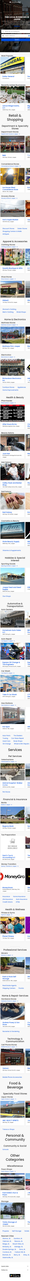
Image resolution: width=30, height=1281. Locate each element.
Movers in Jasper (6, 955)
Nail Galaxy (7, 512)
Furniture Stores (8, 387)
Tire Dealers (18, 736)
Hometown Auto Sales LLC (11, 631)
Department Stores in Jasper (9, 134)
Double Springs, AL (9, 1249)
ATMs (18, 902)
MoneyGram (7, 887)
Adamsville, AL (8, 1257)
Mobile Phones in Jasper (8, 1047)
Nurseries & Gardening (11, 1031)
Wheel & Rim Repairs (21, 744)
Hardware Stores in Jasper (8, 1001)
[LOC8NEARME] (15, 1)
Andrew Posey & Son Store (11, 1023)
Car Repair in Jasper (7, 641)
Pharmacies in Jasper (7, 403)
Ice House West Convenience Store (10, 188)
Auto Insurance (21, 899)
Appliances (22, 387)
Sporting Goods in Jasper (8, 566)
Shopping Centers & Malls (12, 231)
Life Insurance (8, 899)
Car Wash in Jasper (6, 673)
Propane (6, 1231)
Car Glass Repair (17, 738)
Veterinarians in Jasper (7, 761)
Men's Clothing (8, 312)
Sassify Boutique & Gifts (12, 268)
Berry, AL (17, 1255)
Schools (5, 1149)
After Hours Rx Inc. (9, 424)
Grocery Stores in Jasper (8, 198)
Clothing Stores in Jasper (8, 247)
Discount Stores (8, 228)
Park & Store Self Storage (9, 977)
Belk (4, 155)
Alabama (17, 26)
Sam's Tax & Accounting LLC (8, 856)
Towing (5, 738)
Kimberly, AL (7, 1247)
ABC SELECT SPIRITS (10, 1120)
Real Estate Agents (9, 985)
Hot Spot (6, 726)
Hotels (26, 1231)
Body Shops (18, 741)
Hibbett (5, 300)
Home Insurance (19, 896)
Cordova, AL (7, 1252)
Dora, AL (22, 1249)
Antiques (6, 234)
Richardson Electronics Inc (11, 379)
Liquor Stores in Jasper (7, 1099)
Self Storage (16, 1231)
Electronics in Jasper (7, 357)
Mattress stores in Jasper (8, 325)
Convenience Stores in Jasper (10, 166)
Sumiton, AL (18, 1238)
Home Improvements (10, 390)
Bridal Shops (21, 312)
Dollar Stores (22, 228)
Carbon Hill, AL (20, 1252)
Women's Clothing (9, 309)
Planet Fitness (8, 936)
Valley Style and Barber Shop (12, 484)
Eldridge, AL (18, 1247)
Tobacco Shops (8, 1129)
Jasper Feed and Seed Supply (11, 588)
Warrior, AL (6, 1238)
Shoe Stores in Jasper (7, 279)
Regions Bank (8, 826)
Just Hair (6, 453)
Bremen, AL (7, 1255)
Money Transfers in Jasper (8, 866)
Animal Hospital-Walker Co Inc (12, 784)
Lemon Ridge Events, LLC (10, 107)
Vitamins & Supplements (12, 550)
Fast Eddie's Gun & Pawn (10, 1194)
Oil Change (7, 744)
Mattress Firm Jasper (11, 346)
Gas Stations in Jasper (7, 705)
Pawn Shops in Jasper (7, 1171)
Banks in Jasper (5, 805)
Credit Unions (8, 902)
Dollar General (8, 76)
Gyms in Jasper (5, 915)
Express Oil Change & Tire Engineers (11, 663)
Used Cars (6, 741)
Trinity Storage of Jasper (9, 1223)
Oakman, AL (7, 1241)
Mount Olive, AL (18, 1244)
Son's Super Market (10, 219)
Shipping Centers (9, 988)
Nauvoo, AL (18, 1241)
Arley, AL (26, 1255)
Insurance (6, 896)
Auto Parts (6, 736)
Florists (21, 988)
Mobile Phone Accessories (12, 1077)
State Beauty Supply (10, 541)
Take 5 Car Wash (9, 694)
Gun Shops (7, 596)
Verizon (5, 1068)
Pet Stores (6, 792)
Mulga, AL (6, 1244)
